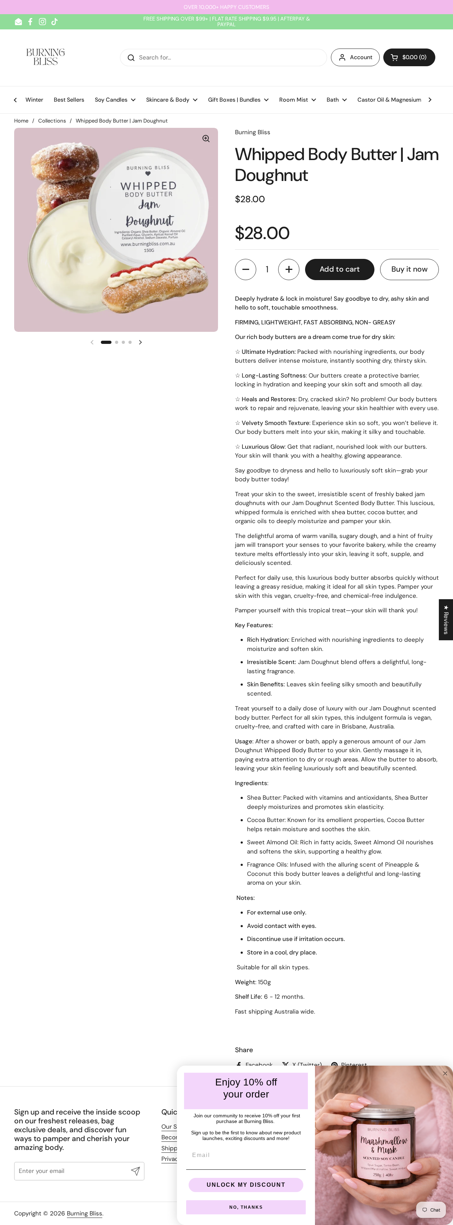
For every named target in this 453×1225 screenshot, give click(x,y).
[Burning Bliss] (45, 57)
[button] (409, 57)
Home (21, 120)
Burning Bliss (84, 1213)
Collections (52, 120)
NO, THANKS (246, 1207)
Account (361, 57)
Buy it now (409, 269)
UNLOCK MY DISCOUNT (246, 1185)
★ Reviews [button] (446, 619)
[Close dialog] (445, 1073)
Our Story (174, 1126)
